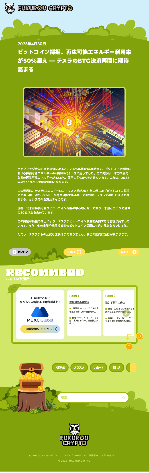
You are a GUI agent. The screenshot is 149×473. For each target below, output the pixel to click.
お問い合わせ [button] (107, 455)
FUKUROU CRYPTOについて (44, 455)
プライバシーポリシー (75, 455)
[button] (60, 367)
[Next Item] (126, 313)
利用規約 (93, 455)
